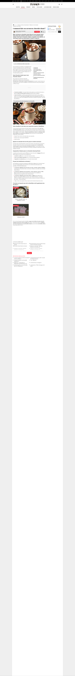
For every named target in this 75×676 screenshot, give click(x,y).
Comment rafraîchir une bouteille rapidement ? (20, 261)
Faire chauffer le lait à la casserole (37, 71)
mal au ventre (19, 164)
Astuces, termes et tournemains (23, 24)
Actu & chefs (39, 7)
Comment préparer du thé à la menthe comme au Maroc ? (21, 258)
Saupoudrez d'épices (37, 73)
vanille (33, 175)
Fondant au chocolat (18, 248)
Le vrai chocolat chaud (34, 250)
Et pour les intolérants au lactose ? (39, 76)
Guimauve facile (21, 217)
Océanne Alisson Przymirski (20, 31)
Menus (33, 7)
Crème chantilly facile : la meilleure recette (21, 199)
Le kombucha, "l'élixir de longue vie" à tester (37, 265)
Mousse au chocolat (34, 246)
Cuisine (49, 28)
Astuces (22, 7)
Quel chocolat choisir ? (37, 69)
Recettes (18, 7)
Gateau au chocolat (34, 248)
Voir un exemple (58, 28)
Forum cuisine (56, 7)
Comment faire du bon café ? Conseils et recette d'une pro (37, 258)
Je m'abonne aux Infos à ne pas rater (22, 63)
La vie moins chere (47, 7)
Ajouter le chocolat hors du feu (38, 72)
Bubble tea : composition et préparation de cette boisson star (20, 263)
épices (39, 153)
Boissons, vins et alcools (34, 24)
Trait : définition (33, 260)
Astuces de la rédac (51, 29)
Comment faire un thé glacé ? (36, 262)
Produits (28, 7)
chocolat (27, 66)
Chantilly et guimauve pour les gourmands (38, 78)
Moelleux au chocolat (18, 250)
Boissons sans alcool (17, 26)
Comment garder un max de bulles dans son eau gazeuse (20, 265)
